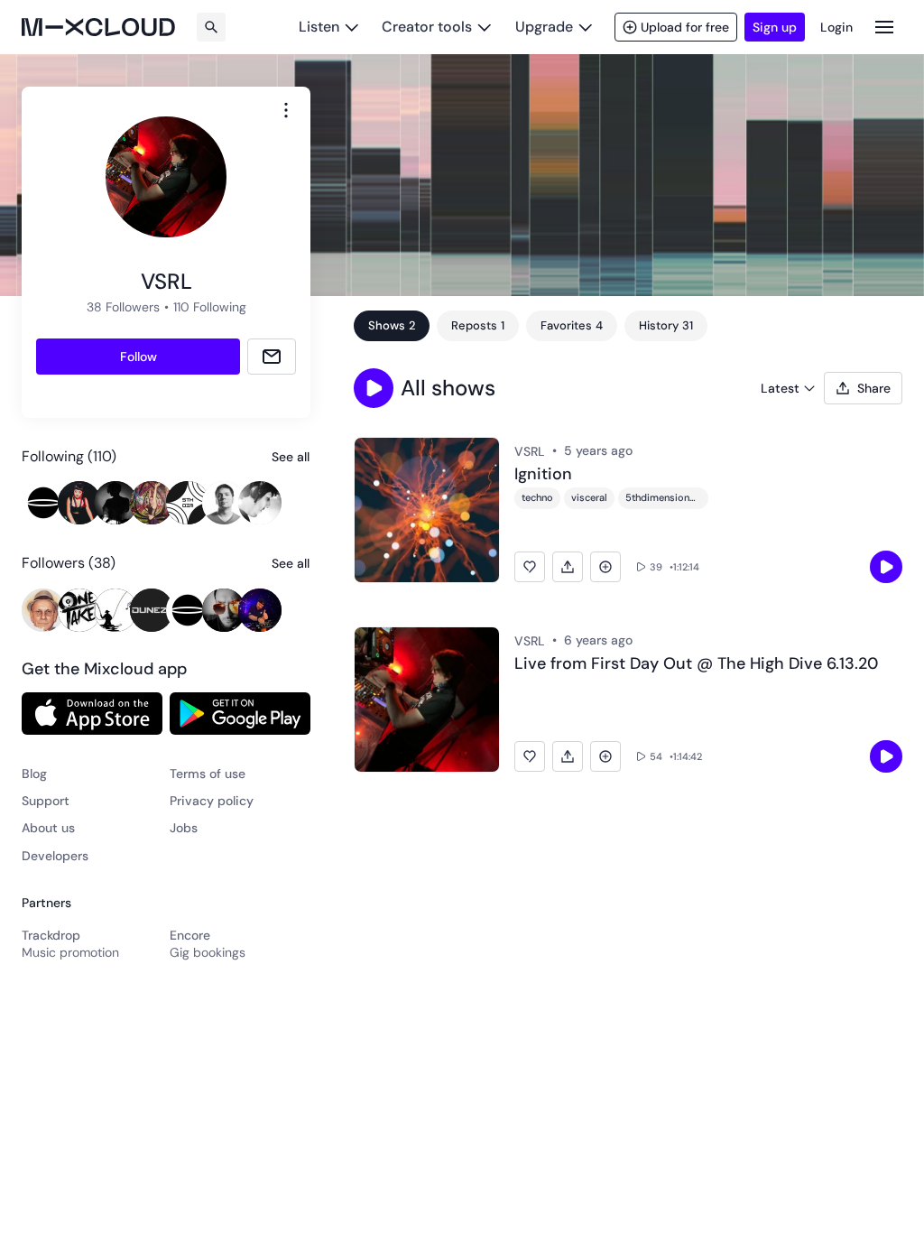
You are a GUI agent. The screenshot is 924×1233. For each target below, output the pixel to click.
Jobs (184, 828)
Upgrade (544, 26)
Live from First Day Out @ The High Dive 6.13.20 (696, 664)
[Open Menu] (884, 26)
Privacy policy (212, 801)
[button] (373, 388)
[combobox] (286, 110)
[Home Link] (98, 27)
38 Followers (123, 307)
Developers (55, 856)
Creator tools (427, 26)
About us (48, 828)
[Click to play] (886, 567)
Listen (319, 26)
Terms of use (207, 773)
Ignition (543, 475)
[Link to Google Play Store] (240, 713)
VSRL (529, 451)
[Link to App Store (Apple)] (92, 713)
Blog (34, 773)
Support (45, 801)
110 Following (209, 307)
